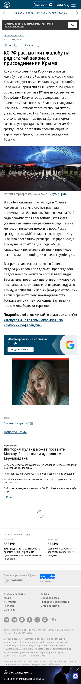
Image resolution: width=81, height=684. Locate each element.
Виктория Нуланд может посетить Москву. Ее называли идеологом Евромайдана (34, 454)
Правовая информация (54, 601)
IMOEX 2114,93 (57, 13)
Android (45, 594)
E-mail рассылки (50, 605)
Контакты (10, 601)
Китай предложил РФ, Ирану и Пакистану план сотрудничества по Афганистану (40, 481)
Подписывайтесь (20, 349)
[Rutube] (37, 620)
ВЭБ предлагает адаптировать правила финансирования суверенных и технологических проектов (22, 553)
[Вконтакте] (14, 620)
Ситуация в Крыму (14, 35)
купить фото (59, 194)
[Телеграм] (6, 620)
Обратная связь (50, 598)
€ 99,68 (30, 13)
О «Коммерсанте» (15, 594)
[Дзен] (22, 620)
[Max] (45, 620)
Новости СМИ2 (15, 432)
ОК (72, 25)
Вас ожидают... (20, 672)
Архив (7, 598)
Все (28, 534)
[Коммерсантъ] (7, 4)
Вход (60, 4)
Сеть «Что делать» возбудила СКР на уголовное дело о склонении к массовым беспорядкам (40, 466)
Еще (6, 497)
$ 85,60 (18, 13)
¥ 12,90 (41, 13)
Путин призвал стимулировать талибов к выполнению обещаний (39, 473)
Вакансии (9, 609)
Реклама (9, 605)
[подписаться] (31, 423)
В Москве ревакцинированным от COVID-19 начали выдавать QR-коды (40, 490)
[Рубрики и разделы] (73, 4)
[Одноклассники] (29, 620)
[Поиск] (67, 4)
